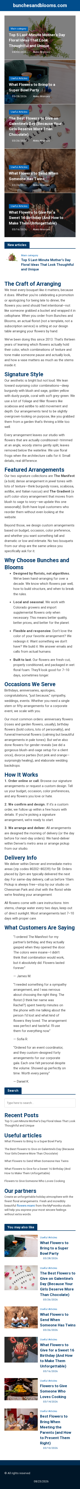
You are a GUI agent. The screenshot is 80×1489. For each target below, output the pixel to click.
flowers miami (26, 1205)
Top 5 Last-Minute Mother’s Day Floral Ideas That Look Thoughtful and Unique (37, 40)
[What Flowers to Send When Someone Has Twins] (21, 1317)
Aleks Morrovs (41, 51)
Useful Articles (19, 78)
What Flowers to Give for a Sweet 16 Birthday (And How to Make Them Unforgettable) (36, 217)
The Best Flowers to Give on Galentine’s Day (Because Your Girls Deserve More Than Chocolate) (35, 126)
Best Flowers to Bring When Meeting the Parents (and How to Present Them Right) (55, 1429)
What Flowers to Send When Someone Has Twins (33, 176)
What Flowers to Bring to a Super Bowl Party (32, 87)
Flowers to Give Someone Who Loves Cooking (34, 1181)
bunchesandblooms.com (40, 5)
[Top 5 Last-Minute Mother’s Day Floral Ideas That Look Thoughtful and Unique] (11, 257)
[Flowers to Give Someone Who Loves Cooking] (21, 1389)
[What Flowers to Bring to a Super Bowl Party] (21, 1246)
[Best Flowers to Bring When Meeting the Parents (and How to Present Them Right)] (21, 1419)
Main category (18, 28)
